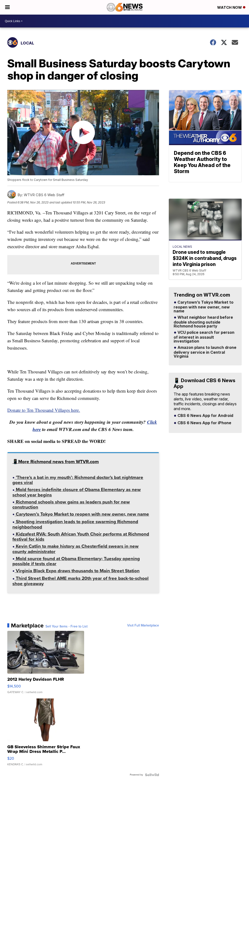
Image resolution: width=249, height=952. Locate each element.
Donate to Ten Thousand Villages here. (43, 410)
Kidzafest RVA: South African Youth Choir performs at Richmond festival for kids (80, 537)
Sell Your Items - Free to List (66, 626)
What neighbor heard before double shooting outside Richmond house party (203, 321)
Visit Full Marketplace (143, 625)
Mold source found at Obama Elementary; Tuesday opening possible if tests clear (76, 561)
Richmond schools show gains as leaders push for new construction (71, 505)
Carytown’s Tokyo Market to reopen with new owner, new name (82, 515)
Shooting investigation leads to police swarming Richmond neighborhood (75, 524)
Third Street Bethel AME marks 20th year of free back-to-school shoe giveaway (80, 581)
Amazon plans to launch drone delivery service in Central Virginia (205, 352)
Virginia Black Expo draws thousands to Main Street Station (77, 571)
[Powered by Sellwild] (152, 774)
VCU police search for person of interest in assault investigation (204, 337)
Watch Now (230, 7)
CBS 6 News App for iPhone (204, 423)
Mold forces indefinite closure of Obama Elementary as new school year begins (76, 492)
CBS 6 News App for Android (205, 416)
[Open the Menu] (7, 7)
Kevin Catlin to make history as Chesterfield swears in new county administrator (75, 549)
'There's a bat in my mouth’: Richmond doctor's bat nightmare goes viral (77, 480)
